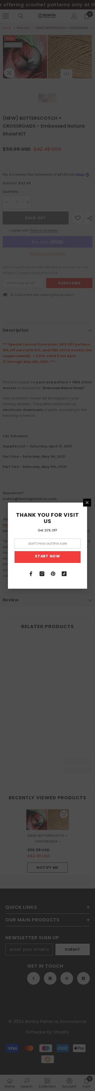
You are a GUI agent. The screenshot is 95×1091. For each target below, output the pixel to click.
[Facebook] (30, 573)
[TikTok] (64, 573)
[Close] (87, 503)
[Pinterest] (53, 573)
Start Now (47, 556)
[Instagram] (42, 573)
